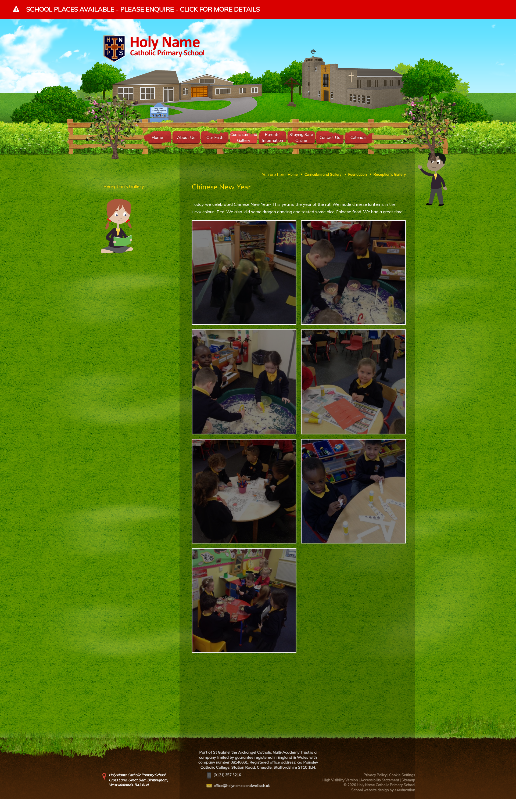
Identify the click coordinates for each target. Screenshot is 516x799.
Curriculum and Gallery (323, 174)
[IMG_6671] (244, 382)
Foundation (357, 174)
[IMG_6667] (244, 600)
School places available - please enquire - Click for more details (143, 9)
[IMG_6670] (353, 382)
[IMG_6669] (244, 491)
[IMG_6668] (353, 491)
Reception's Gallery (390, 174)
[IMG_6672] (353, 272)
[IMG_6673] (244, 272)
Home (293, 174)
